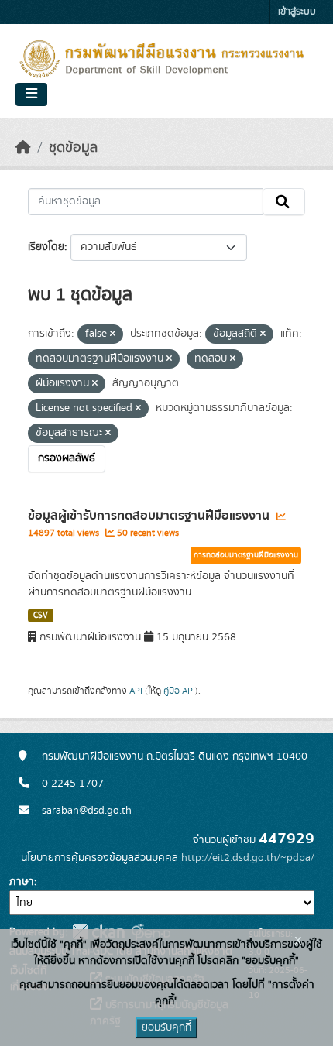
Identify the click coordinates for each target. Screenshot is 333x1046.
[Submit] (284, 202)
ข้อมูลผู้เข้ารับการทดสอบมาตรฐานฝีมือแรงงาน (150, 516)
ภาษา (21, 882)
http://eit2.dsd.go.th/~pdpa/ (247, 858)
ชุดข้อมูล (73, 148)
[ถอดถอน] (112, 334)
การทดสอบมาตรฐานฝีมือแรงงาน (246, 555)
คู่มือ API (179, 691)
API (135, 691)
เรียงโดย (46, 247)
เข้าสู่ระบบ (297, 12)
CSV (40, 615)
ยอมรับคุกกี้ (166, 1027)
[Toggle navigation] (31, 94)
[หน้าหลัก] (23, 148)
